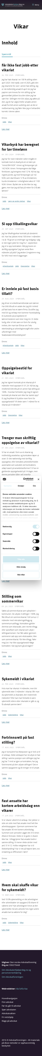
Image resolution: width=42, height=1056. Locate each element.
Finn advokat (7, 1002)
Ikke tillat (21, 575)
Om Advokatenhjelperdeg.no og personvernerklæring (16, 971)
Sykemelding (13, 715)
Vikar (10, 122)
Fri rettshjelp (7, 1017)
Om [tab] (34, 486)
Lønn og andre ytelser (16, 201)
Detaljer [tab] (21, 486)
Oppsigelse (25, 266)
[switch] (36, 534)
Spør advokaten (9, 1009)
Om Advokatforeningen (12, 976)
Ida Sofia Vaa (21, 988)
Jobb (4, 122)
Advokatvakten (8, 1013)
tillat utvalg (21, 567)
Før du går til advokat (11, 1005)
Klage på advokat (9, 1021)
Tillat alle (21, 559)
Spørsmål (6, 54)
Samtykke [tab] (8, 486)
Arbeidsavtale (8, 266)
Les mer (6, 129)
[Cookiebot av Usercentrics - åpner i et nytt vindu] (24, 479)
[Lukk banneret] (38, 479)
